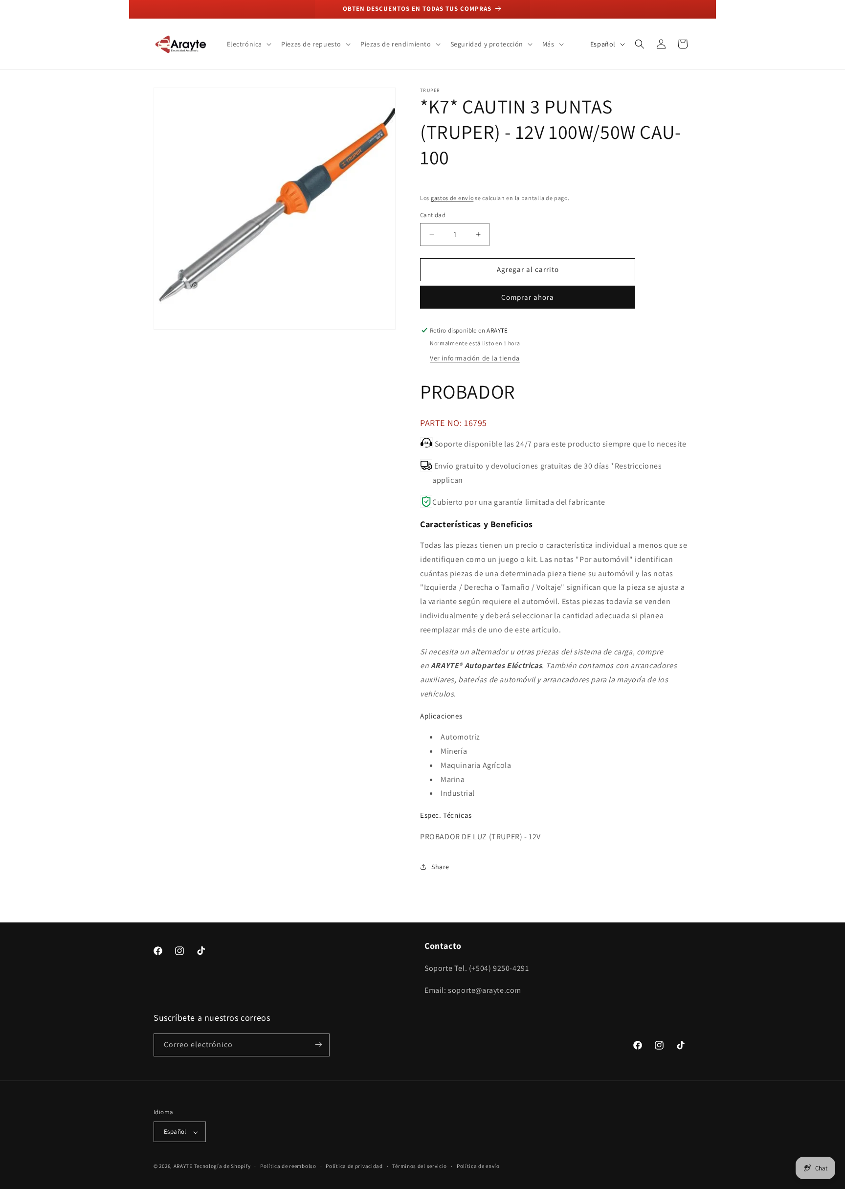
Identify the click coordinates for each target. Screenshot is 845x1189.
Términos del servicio (419, 1166)
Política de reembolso (288, 1166)
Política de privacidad (354, 1166)
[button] (248, 44)
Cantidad (432, 215)
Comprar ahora (527, 297)
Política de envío (478, 1166)
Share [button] (440, 866)
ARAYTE (183, 1166)
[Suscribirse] (318, 1044)
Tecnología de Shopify (222, 1166)
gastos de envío (452, 198)
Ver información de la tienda (475, 358)
